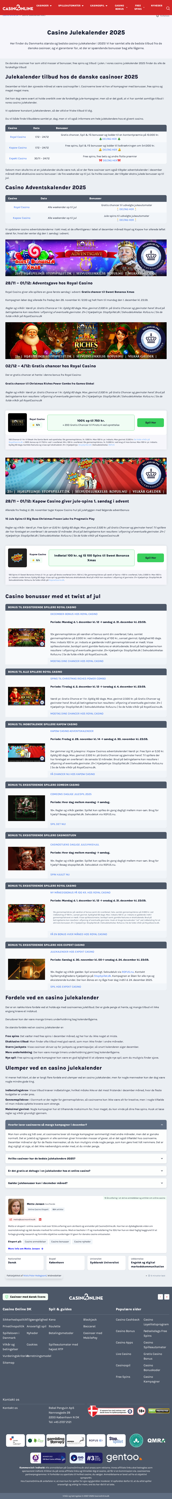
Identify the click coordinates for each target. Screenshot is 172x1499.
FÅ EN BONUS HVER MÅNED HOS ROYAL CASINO (78, 934)
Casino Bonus (125, 1331)
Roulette (54, 1326)
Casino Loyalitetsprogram (156, 1322)
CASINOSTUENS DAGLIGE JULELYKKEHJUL (74, 844)
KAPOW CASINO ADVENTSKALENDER (72, 731)
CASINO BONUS (119, 7)
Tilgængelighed (37, 1319)
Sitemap (8, 1362)
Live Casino (123, 1354)
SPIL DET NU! (58, 824)
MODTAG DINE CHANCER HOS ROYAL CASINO (76, 661)
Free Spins (123, 1377)
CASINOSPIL (97, 5)
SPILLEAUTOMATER (69, 5)
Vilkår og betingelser (10, 1347)
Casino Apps (124, 1342)
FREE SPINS (138, 7)
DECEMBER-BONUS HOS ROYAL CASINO (73, 614)
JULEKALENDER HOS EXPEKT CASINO (72, 951)
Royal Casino (18, 136)
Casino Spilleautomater (155, 1345)
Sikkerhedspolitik (14, 1319)
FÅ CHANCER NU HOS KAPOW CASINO (72, 774)
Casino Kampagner (152, 1379)
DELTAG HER (109, 138)
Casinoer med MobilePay (92, 1335)
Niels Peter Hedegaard (35, 1275)
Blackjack (90, 1319)
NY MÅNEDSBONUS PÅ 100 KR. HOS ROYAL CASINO (80, 892)
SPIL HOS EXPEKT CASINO (65, 986)
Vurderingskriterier (14, 1356)
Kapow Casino (18, 147)
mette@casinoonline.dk (24, 1219)
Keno (52, 1319)
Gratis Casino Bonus (153, 1356)
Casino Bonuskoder (152, 1367)
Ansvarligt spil (36, 1326)
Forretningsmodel (38, 1356)
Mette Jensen (35, 1204)
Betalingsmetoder (61, 1333)
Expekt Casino (18, 158)
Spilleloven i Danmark (11, 1335)
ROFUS (112, 445)
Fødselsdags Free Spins (155, 1333)
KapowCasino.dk (56, 580)
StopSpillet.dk (84, 445)
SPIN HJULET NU (60, 874)
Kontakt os (10, 1408)
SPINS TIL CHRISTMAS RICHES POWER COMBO (78, 678)
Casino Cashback (128, 1319)
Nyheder (32, 1333)
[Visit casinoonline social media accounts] (160, 1297)
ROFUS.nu (128, 971)
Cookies (32, 1344)
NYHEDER (156, 5)
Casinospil (123, 1365)
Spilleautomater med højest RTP (63, 1347)
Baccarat (89, 1326)
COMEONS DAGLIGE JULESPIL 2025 (71, 794)
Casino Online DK (10, 15)
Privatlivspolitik (13, 1326)
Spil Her (150, 422)
